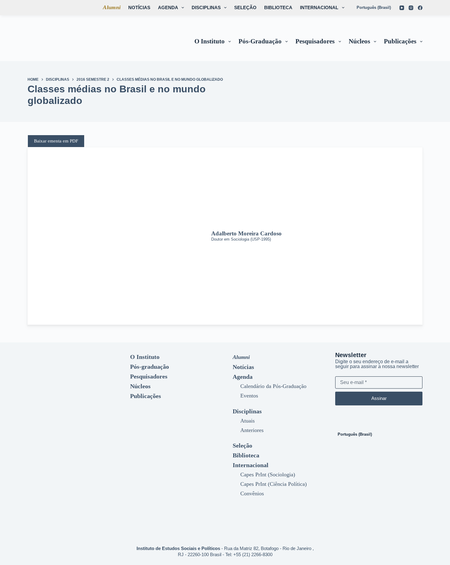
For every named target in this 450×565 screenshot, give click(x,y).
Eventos (249, 396)
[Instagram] (411, 8)
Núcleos (359, 41)
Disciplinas (206, 7)
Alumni (112, 7)
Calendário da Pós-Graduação (273, 386)
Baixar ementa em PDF (56, 140)
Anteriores (252, 430)
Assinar (379, 398)
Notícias (139, 7)
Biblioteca (278, 7)
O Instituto (209, 41)
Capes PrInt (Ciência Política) (273, 484)
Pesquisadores (315, 41)
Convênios (252, 493)
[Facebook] (420, 8)
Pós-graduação (260, 41)
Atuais (247, 421)
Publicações (400, 41)
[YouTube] (401, 8)
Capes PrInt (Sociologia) (267, 474)
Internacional (319, 7)
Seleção (245, 7)
